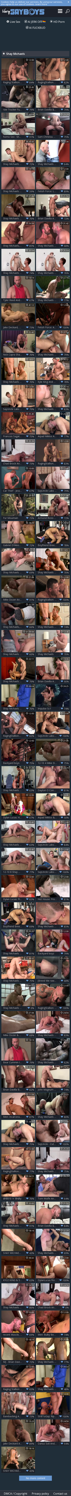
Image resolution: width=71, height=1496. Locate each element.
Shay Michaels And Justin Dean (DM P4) (19, 164)
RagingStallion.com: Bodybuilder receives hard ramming (19, 736)
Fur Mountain (18, 518)
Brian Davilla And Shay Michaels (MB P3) (54, 218)
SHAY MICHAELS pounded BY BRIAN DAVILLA (19, 1253)
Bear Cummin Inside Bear (18, 1062)
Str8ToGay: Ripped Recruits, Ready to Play (54, 1416)
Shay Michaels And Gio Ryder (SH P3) (54, 926)
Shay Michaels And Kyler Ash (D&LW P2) (19, 273)
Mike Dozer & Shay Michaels (19, 1035)
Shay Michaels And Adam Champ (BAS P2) (19, 790)
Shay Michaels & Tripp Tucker (19, 382)
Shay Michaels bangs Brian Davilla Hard (54, 1389)
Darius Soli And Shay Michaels (54, 1443)
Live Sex (14, 22)
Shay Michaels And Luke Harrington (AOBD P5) (54, 1062)
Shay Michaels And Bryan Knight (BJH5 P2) (19, 953)
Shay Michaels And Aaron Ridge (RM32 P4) (54, 1362)
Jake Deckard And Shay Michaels (19, 1443)
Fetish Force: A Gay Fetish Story (54, 327)
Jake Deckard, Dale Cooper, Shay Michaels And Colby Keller (19, 327)
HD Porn (59, 22)
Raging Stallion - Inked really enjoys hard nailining (19, 1389)
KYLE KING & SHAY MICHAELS (19, 1280)
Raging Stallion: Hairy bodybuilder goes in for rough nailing (19, 82)
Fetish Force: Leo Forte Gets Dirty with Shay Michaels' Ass (54, 191)
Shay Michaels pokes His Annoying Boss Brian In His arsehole (19, 708)
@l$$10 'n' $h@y (18, 1198)
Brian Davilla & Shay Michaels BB (54, 109)
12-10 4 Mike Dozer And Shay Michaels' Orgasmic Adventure (54, 763)
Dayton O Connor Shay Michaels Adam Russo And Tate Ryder (54, 790)
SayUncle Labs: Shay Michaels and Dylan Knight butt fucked (54, 844)
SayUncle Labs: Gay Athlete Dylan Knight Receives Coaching (54, 872)
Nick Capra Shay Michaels (18, 354)
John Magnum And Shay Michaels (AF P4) (54, 1089)
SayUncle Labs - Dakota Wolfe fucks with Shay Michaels (54, 491)
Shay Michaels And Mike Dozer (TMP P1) (19, 218)
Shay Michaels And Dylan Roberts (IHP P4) (54, 354)
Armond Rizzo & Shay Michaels (54, 518)
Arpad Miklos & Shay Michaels (54, 817)
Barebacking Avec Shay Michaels (19, 1416)
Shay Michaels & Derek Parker (54, 1253)
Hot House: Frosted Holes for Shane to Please (54, 899)
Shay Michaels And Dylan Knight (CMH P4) (54, 409)
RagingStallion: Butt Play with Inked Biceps (54, 1008)
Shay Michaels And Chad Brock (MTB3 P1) (19, 1307)
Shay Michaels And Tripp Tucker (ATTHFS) (54, 627)
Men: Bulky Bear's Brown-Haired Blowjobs (54, 1334)
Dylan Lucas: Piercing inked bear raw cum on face (19, 899)
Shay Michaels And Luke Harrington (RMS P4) (54, 1117)
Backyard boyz (53, 953)
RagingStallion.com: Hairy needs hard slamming (19, 1171)
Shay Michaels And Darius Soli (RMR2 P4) (54, 1035)
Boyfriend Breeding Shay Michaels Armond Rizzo (54, 545)
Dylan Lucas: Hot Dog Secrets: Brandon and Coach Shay (19, 817)
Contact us (60, 1493)
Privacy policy (40, 1493)
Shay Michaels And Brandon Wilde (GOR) (54, 164)
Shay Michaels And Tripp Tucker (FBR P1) (19, 681)
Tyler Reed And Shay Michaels (19, 300)
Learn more (41, 4)
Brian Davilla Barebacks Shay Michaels (19, 1089)
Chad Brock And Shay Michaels (19, 463)
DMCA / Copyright (15, 1493)
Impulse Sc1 (53, 708)
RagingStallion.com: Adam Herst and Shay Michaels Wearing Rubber (54, 463)
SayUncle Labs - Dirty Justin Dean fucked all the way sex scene (19, 409)
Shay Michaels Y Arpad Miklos (19, 1144)
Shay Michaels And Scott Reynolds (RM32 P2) (54, 300)
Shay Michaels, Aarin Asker (18, 627)
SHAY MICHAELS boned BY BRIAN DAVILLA (19, 1471)
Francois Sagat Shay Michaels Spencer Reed (19, 436)
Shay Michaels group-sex (18, 654)
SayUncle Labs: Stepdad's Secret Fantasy (54, 736)
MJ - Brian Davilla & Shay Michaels (19, 1362)
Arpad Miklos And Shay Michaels (54, 436)
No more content (35, 1478)
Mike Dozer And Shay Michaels (19, 599)
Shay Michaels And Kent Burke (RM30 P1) (19, 1008)
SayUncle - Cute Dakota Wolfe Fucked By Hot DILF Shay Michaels (54, 1144)
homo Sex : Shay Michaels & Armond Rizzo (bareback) (19, 137)
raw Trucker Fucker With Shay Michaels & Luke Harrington (19, 109)
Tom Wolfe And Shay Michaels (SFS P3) (54, 1198)
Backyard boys (18, 763)
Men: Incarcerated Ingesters (18, 1117)
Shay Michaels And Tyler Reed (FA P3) (19, 191)
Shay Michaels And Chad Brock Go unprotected (54, 1171)
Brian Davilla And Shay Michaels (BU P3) (54, 681)
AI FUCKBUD (36, 28)
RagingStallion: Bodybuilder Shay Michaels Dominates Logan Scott (54, 599)
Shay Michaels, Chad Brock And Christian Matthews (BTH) (19, 245)
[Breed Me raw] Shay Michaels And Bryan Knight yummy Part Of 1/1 (54, 980)
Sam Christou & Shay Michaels (54, 137)
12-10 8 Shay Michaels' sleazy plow (19, 872)
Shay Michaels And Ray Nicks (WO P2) (54, 245)
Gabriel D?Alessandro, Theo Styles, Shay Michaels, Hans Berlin (19, 545)
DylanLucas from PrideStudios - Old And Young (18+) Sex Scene (54, 1280)
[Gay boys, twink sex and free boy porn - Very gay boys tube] (23, 11)
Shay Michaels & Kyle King (18, 980)
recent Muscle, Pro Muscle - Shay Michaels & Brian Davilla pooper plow (19, 1334)
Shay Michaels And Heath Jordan (19, 572)
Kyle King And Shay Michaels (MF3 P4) (54, 382)
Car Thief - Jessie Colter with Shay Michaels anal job (19, 491)
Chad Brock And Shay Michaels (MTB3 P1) (54, 1307)
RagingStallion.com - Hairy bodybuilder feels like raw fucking (54, 82)
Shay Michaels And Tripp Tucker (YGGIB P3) (54, 572)
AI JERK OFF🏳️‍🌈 (36, 22)
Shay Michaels (53, 654)
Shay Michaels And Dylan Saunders (19, 844)
